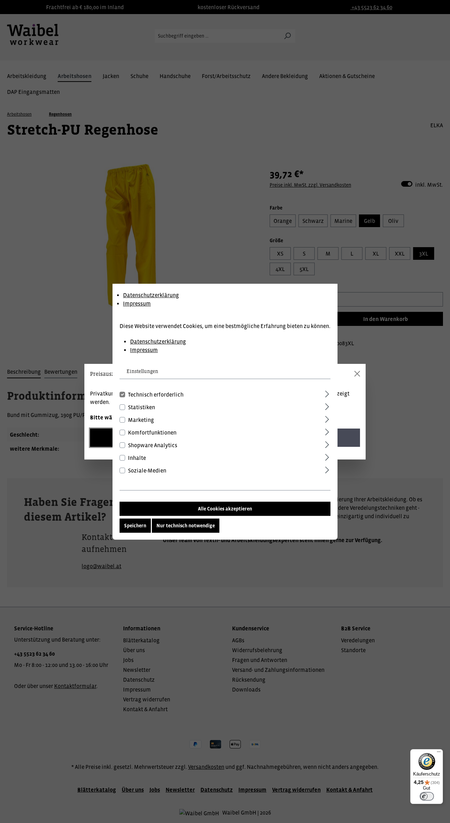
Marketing (141, 419)
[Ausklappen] (327, 392)
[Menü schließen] (357, 373)
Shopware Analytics (152, 445)
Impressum (137, 303)
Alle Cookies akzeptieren (225, 508)
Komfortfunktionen (152, 432)
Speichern (135, 525)
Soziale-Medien (147, 470)
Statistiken (141, 407)
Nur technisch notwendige (185, 525)
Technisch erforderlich (156, 394)
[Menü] (439, 753)
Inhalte (137, 457)
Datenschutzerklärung (151, 295)
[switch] (427, 796)
